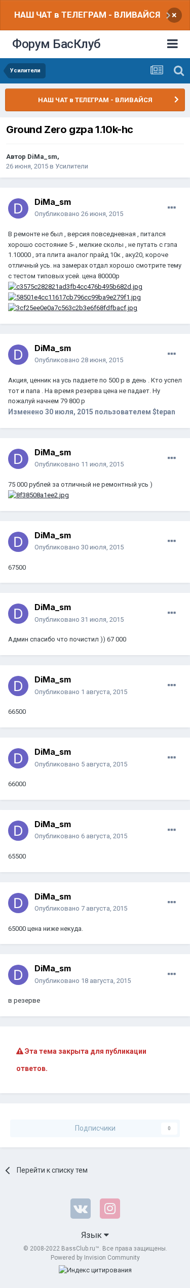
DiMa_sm (42, 156)
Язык (92, 1235)
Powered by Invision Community (95, 1257)
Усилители (71, 166)
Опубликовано (78, 214)
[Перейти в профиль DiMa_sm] (18, 208)
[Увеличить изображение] (75, 286)
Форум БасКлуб (56, 44)
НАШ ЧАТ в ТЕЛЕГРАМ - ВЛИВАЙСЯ (87, 15)
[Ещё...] (172, 208)
